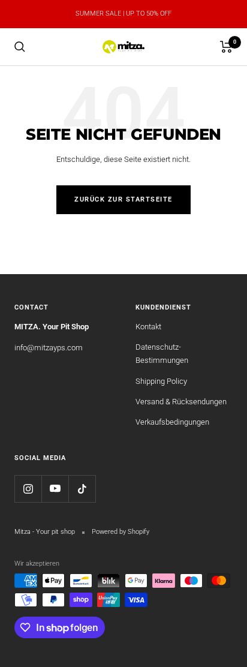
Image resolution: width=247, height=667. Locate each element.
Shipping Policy (161, 381)
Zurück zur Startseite (123, 199)
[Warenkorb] (226, 47)
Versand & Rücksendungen (181, 401)
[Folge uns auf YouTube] (54, 488)
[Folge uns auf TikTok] (81, 488)
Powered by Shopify (120, 532)
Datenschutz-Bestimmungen (161, 353)
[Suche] (19, 46)
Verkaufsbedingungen (172, 421)
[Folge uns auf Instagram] (27, 488)
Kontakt (148, 326)
